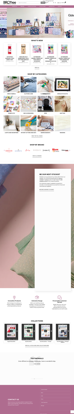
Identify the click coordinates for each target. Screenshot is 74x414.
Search (43, 2)
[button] (4, 150)
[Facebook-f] (53, 2)
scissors (47, 179)
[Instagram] (55, 2)
